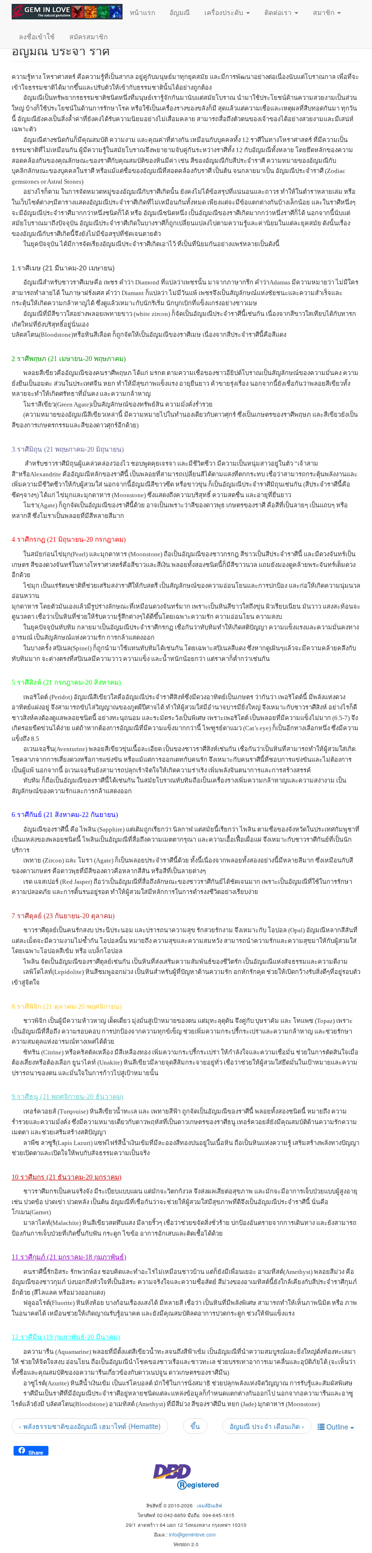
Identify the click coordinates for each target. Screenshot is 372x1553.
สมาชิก (324, 12)
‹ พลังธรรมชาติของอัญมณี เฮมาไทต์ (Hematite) (90, 1426)
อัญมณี (180, 12)
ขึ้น (195, 1426)
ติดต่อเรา (279, 12)
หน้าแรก (142, 12)
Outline (337, 1426)
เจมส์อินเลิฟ (209, 1505)
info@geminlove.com (192, 1534)
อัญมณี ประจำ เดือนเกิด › (267, 1426)
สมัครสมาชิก (88, 36)
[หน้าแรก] (67, 11)
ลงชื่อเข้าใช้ (37, 36)
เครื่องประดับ (224, 12)
